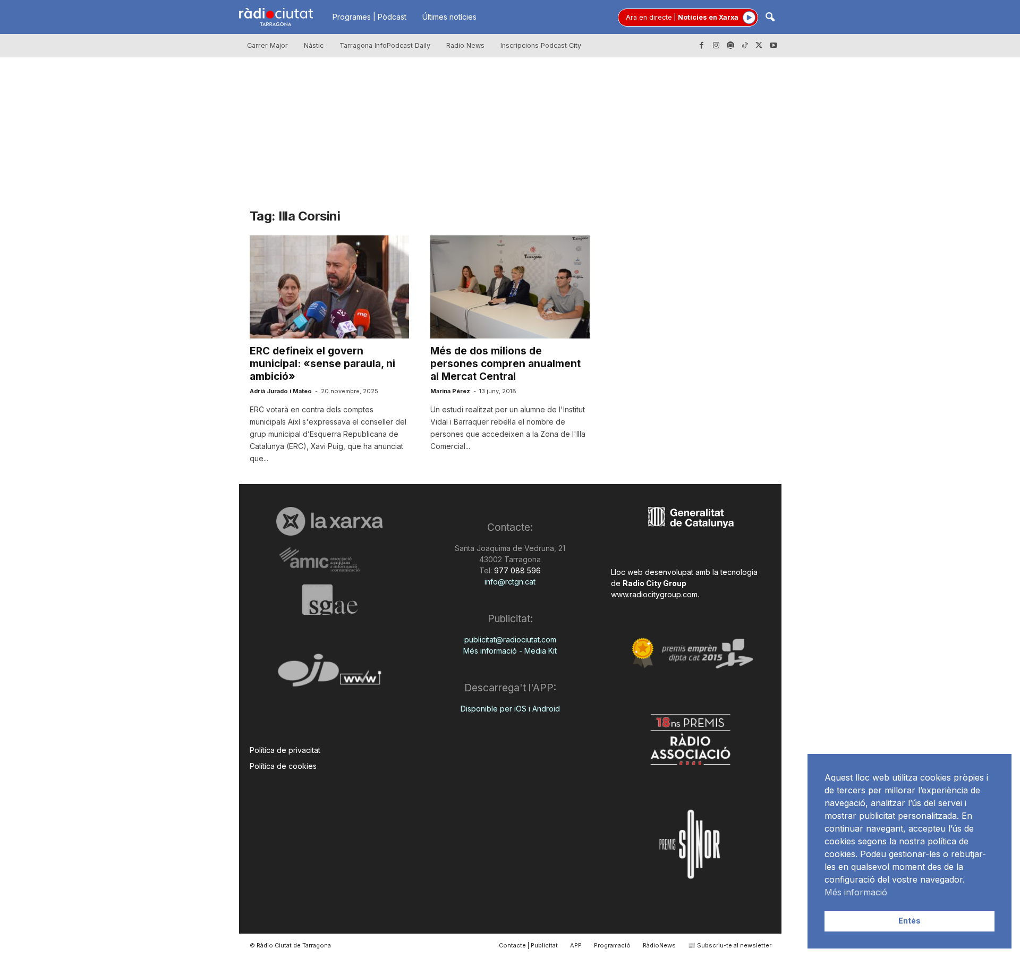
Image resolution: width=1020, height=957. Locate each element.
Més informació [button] (855, 892)
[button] (769, 18)
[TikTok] (744, 46)
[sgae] (330, 599)
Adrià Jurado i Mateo (281, 391)
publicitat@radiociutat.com (510, 639)
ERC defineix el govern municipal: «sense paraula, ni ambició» (322, 364)
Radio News (465, 45)
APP (576, 945)
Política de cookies (283, 765)
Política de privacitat (285, 750)
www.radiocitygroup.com (654, 594)
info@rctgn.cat (510, 581)
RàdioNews (659, 945)
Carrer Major (267, 45)
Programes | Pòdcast (369, 16)
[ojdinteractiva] (330, 674)
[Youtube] (773, 46)
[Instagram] (716, 46)
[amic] (330, 560)
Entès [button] (909, 920)
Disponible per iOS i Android (510, 708)
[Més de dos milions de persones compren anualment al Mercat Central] (510, 286)
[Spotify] (730, 46)
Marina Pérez (450, 391)
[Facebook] (701, 46)
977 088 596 (516, 570)
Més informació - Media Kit (510, 650)
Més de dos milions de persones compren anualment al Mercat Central (505, 364)
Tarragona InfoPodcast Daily (384, 45)
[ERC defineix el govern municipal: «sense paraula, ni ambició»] (329, 286)
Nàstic (314, 45)
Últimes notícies (449, 16)
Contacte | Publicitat (528, 945)
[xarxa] (330, 521)
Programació (612, 945)
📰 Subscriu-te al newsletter (729, 945)
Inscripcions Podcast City (540, 45)
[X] (759, 46)
